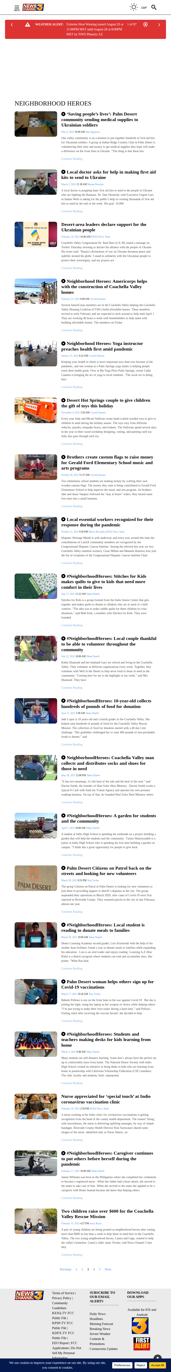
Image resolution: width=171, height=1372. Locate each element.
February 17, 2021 (70, 1171)
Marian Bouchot (95, 184)
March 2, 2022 (69, 184)
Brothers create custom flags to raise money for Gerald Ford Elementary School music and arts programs (107, 462)
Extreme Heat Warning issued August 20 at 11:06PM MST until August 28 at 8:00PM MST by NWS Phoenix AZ (95, 29)
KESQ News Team (100, 236)
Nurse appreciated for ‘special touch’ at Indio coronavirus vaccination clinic (106, 1099)
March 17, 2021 (69, 994)
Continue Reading (71, 158)
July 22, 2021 (68, 656)
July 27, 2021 (68, 593)
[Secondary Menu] (20, 7)
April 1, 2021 (68, 828)
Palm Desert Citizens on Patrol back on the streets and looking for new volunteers (106, 870)
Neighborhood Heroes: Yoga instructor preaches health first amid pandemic (102, 346)
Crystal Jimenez (98, 298)
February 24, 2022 (70, 236)
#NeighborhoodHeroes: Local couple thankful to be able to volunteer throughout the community (108, 644)
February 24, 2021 (70, 1108)
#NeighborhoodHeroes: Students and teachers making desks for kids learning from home (106, 1039)
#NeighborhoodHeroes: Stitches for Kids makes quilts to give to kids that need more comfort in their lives (103, 582)
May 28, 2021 (68, 775)
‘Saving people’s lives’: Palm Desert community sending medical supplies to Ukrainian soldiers (99, 119)
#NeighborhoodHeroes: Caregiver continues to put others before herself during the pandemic (107, 1158)
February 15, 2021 (70, 1223)
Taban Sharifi (92, 593)
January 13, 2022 (70, 355)
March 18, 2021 (69, 937)
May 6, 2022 (68, 131)
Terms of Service (63, 1293)
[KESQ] (37, 7)
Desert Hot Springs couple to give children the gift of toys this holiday (105, 403)
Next (108, 1269)
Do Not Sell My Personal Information (66, 1353)
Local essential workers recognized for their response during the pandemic (107, 522)
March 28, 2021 (69, 880)
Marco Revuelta (96, 531)
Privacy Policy (61, 1298)
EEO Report (60, 1343)
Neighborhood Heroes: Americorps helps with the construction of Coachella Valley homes (104, 287)
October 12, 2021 (70, 531)
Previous (65, 1269)
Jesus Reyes (96, 1223)
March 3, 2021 (69, 1051)
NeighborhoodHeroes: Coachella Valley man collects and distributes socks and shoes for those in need (107, 763)
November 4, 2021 (70, 412)
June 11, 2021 (68, 713)
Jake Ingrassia (92, 131)
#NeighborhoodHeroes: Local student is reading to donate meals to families (103, 927)
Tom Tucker (93, 880)
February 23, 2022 (70, 298)
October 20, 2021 (70, 474)
